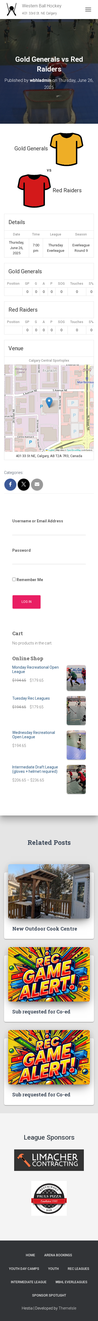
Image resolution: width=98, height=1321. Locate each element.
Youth (53, 1269)
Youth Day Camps (24, 1269)
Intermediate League (29, 1282)
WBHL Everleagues (71, 1282)
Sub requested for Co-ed (41, 1011)
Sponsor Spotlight (49, 1295)
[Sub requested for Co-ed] (49, 974)
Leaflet (51, 449)
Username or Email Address (37, 521)
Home (30, 1255)
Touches (76, 284)
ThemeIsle (67, 1308)
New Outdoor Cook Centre (44, 928)
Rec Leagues (78, 1269)
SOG (61, 284)
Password (21, 550)
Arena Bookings (58, 1255)
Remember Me (29, 580)
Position (13, 284)
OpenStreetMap (74, 449)
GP (27, 284)
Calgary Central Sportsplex (49, 360)
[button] (49, 402)
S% (91, 284)
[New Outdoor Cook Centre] (49, 891)
